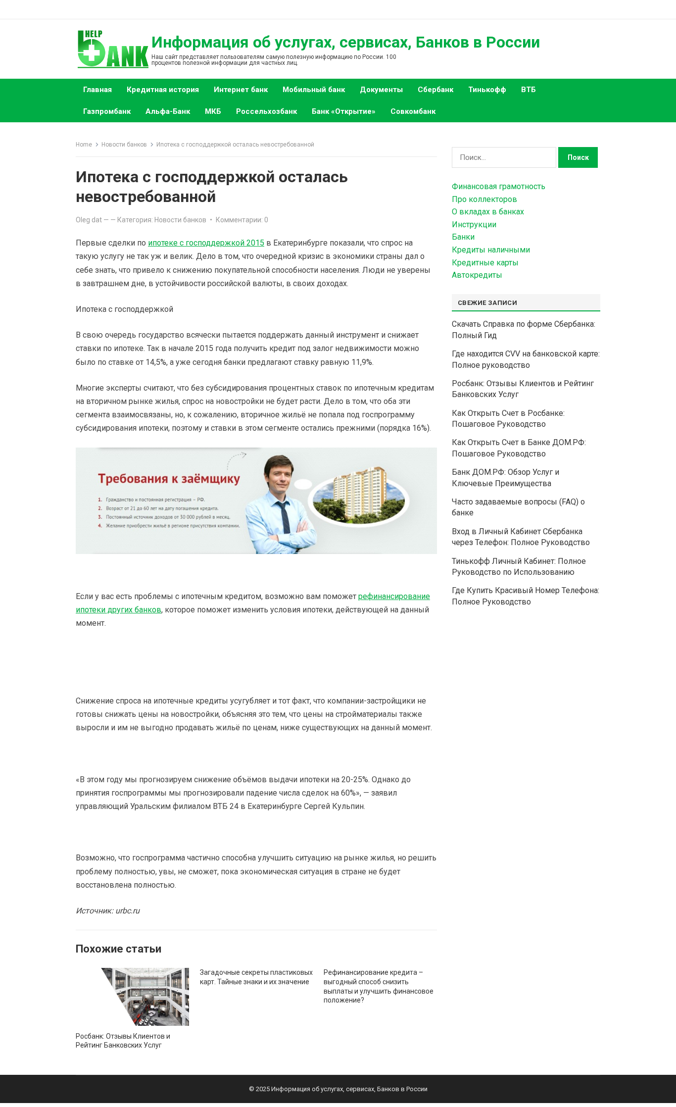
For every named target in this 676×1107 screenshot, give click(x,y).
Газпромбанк (107, 111)
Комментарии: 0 (242, 220)
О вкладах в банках (488, 211)
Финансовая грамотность (498, 186)
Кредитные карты (485, 262)
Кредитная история (163, 89)
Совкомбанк (412, 111)
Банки (463, 237)
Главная (97, 89)
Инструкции (474, 224)
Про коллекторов (484, 199)
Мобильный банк (314, 89)
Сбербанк (435, 89)
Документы (381, 89)
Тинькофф (487, 89)
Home (84, 144)
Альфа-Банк (167, 111)
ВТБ (528, 89)
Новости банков (124, 144)
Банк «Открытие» (344, 111)
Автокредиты (477, 275)
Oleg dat (89, 220)
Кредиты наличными (491, 249)
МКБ (213, 111)
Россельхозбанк (266, 111)
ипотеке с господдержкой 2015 (206, 243)
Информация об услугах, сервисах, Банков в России (345, 42)
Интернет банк (241, 89)
